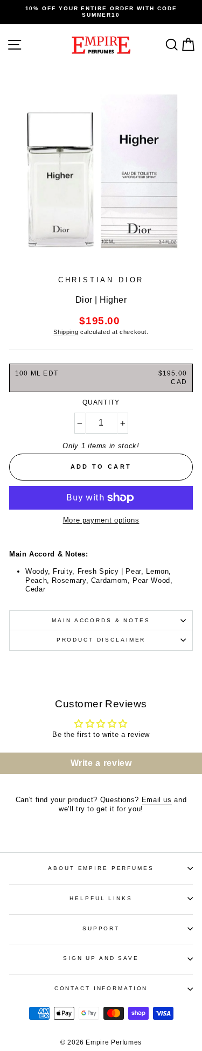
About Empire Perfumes (101, 868)
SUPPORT (101, 928)
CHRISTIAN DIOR (101, 280)
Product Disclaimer (101, 640)
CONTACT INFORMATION (101, 988)
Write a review (101, 763)
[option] (101, 12)
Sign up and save (101, 958)
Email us (157, 800)
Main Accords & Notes (101, 620)
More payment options (101, 520)
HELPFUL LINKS (100, 898)
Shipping (65, 332)
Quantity (101, 402)
